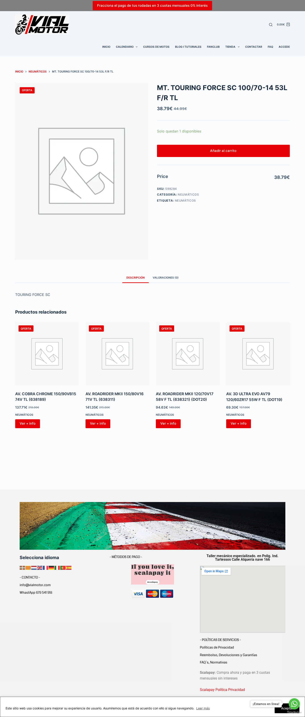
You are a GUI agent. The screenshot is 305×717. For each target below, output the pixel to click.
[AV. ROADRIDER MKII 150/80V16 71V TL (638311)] (117, 354)
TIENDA (230, 46)
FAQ (270, 46)
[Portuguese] (63, 567)
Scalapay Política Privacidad (222, 690)
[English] (40, 567)
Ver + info (28, 423)
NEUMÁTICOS (188, 194)
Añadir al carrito (223, 151)
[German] (51, 567)
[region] (152, 707)
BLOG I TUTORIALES (188, 46)
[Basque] (22, 567)
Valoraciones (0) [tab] (166, 277)
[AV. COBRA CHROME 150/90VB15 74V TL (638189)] (47, 354)
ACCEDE (284, 46)
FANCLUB (213, 46)
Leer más (203, 708)
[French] (46, 567)
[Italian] (57, 567)
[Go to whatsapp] (294, 703)
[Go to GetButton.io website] (294, 712)
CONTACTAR (253, 46)
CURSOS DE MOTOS (156, 46)
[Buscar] (270, 24)
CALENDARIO (125, 46)
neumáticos (185, 200)
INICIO (106, 46)
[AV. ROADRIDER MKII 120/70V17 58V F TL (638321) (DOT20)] (187, 354)
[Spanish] (69, 567)
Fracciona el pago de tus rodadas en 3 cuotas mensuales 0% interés (152, 5)
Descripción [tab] (135, 277)
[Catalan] (28, 567)
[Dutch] (34, 567)
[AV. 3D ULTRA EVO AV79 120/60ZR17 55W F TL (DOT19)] (258, 354)
